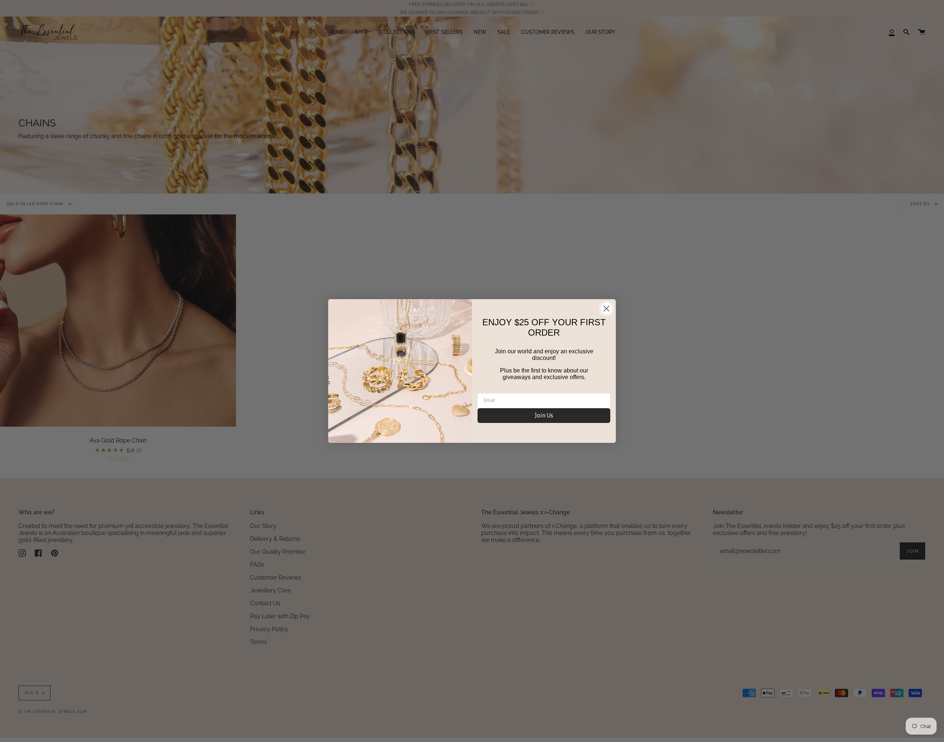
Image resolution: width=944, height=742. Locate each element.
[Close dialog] (606, 308)
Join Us (544, 415)
